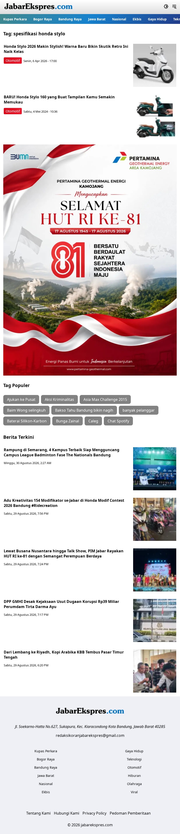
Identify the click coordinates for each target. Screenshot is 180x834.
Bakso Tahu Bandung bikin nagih (84, 410)
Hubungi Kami (66, 813)
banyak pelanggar (139, 410)
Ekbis (137, 19)
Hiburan (134, 775)
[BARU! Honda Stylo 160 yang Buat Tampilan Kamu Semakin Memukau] (154, 115)
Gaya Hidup (157, 19)
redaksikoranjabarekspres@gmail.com (90, 735)
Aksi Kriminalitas (59, 399)
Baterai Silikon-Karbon (27, 421)
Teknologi (134, 759)
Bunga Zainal (67, 421)
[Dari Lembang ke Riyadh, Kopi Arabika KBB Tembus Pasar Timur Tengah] (154, 671)
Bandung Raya (70, 19)
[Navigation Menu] (174, 7)
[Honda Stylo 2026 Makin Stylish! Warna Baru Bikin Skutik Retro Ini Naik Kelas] (154, 65)
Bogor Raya (42, 19)
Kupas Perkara (15, 19)
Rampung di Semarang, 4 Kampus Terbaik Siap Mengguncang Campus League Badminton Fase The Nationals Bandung (61, 452)
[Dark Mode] (166, 7)
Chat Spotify (118, 421)
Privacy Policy (94, 813)
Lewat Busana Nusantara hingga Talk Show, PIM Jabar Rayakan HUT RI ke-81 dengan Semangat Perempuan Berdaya (64, 553)
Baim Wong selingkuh (26, 410)
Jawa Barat (96, 19)
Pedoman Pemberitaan (130, 813)
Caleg (93, 421)
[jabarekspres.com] (38, 7)
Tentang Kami (38, 813)
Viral (134, 792)
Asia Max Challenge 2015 (105, 399)
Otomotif (13, 60)
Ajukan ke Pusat (21, 399)
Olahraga (134, 784)
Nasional (119, 19)
